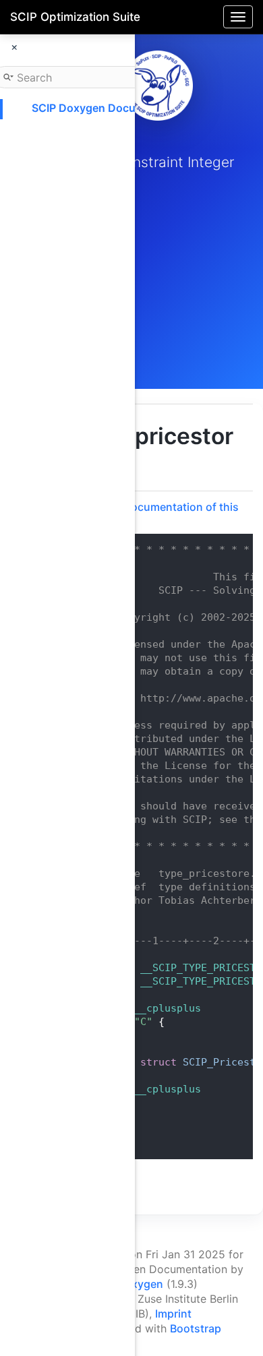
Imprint (173, 1313)
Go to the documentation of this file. (156, 513)
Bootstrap (195, 1328)
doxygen (140, 1284)
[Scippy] (158, 86)
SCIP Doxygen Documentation (110, 108)
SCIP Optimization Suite (75, 17)
